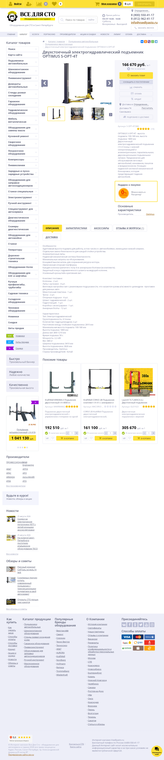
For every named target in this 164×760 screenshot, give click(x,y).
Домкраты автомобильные (18, 85)
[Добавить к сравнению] (47, 438)
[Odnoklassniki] (135, 624)
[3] (22, 447)
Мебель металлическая (17, 120)
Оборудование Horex (20, 267)
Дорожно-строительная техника (16, 258)
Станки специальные (20, 191)
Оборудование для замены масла (19, 129)
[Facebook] (129, 624)
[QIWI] (138, 642)
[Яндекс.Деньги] (127, 642)
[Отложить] (52, 438)
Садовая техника (18, 293)
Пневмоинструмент (19, 78)
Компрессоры (16, 159)
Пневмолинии (16, 165)
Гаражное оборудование (16, 103)
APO (25, 473)
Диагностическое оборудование (18, 219)
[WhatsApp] (152, 41)
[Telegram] (156, 41)
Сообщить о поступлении (136, 82)
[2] (20, 447)
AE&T (8, 469)
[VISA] (127, 636)
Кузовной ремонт (18, 136)
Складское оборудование (16, 301)
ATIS (25, 481)
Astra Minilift (29, 477)
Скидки (12, 322)
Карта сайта (15, 54)
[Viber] (149, 41)
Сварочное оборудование (16, 143)
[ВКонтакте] (142, 41)
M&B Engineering (28, 463)
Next (110, 114)
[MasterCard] (138, 636)
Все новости (12, 554)
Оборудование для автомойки (19, 236)
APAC (8, 473)
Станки (12, 243)
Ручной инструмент (20, 203)
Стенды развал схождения (17, 94)
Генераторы (15, 249)
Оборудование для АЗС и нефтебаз (19, 274)
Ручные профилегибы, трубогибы (16, 284)
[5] (27, 447)
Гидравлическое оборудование (18, 111)
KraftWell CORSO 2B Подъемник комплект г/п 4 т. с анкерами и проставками (99, 403)
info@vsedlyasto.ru (144, 22)
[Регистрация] (29, 4)
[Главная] (44, 41)
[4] (25, 447)
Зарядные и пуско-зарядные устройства (20, 172)
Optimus (150, 214)
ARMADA (10, 477)
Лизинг (117, 34)
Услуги (35, 34)
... (151, 34)
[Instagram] (152, 624)
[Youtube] (146, 624)
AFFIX (25, 469)
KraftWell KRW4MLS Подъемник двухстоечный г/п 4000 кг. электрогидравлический (60, 403)
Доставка (141, 34)
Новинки (13, 316)
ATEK (8, 481)
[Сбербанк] (127, 648)
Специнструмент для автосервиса (20, 210)
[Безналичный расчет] (149, 648)
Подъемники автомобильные (18, 62)
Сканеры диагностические (18, 228)
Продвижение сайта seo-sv (21, 754)
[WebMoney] (149, 636)
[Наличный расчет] (138, 648)
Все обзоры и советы (16, 609)
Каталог (23, 34)
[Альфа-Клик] (149, 642)
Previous (43, 114)
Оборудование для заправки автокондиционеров (20, 182)
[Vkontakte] (124, 624)
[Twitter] (140, 624)
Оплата (128, 34)
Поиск (11, 49)
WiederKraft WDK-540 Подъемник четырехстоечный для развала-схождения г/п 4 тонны (22, 431)
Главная (11, 34)
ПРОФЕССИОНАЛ (14, 462)
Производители (68, 34)
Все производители (15, 486)
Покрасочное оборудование (16, 152)
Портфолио (49, 34)
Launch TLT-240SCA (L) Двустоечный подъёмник (134, 401)
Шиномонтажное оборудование (18, 71)
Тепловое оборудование (16, 309)
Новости (104, 34)
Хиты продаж (16, 328)
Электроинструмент (20, 197)
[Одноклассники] (145, 41)
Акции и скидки (88, 34)
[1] (18, 447)
